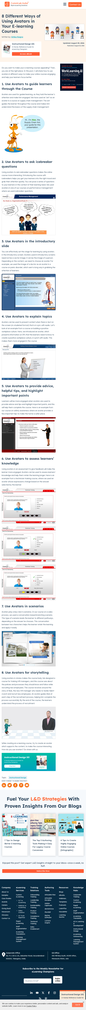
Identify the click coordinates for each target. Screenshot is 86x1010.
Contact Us (75, 4)
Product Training (33, 912)
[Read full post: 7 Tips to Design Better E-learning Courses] (15, 825)
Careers (4, 905)
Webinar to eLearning (22, 906)
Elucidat (48, 912)
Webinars (62, 898)
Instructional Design (17, 778)
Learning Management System (21, 939)
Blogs (61, 892)
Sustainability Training (35, 906)
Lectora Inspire (48, 922)
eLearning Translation (77, 917)
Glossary (5, 915)
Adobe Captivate (48, 904)
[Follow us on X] (43, 993)
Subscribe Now (43, 871)
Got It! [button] (77, 1005)
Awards (4, 902)
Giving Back (6, 908)
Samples (5, 895)
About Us (5, 892)
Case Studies (6, 898)
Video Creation (21, 911)
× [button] (83, 1002)
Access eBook (26, 54)
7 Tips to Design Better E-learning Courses (12, 843)
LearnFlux (63, 908)
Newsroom (6, 912)
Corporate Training (77, 896)
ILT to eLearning (22, 901)
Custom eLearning (20, 896)
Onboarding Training (34, 896)
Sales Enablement (34, 928)
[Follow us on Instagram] (54, 993)
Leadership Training (34, 901)
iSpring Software (48, 916)
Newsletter (63, 912)
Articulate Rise (50, 895)
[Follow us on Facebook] (49, 993)
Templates (63, 902)
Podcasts (62, 905)
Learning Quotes (62, 916)
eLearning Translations (20, 933)
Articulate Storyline (48, 899)
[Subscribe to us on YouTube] (37, 993)
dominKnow (49, 909)
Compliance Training (34, 917)
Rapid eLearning (20, 922)
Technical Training (33, 923)
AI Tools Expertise (21, 916)
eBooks (62, 895)
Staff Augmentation (21, 928)
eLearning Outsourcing (77, 935)
